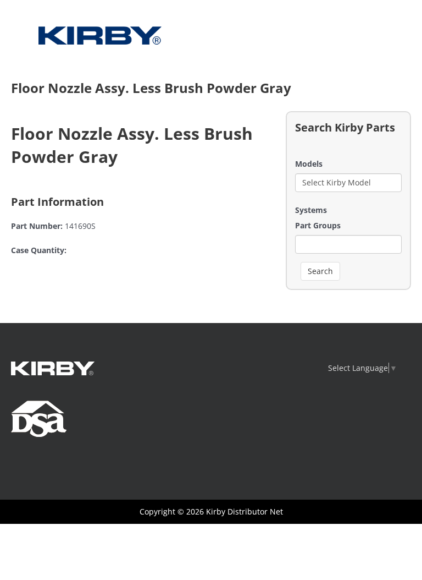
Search (320, 271)
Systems (311, 210)
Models (309, 163)
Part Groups (318, 225)
